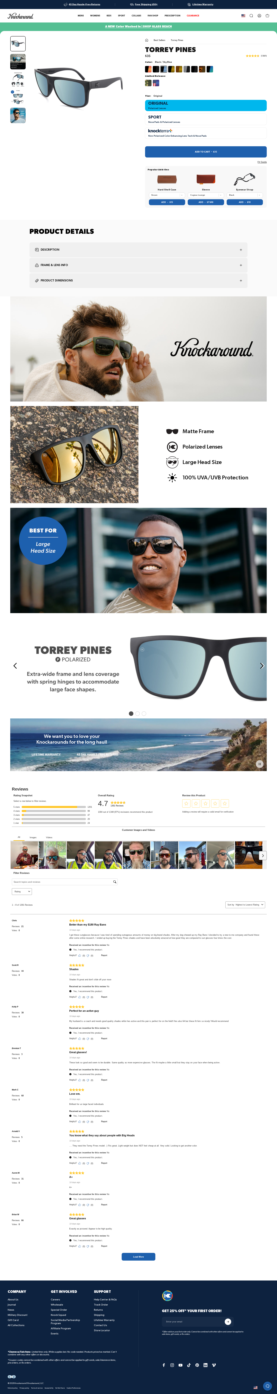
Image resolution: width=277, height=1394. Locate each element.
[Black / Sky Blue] (163, 69)
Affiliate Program (61, 1328)
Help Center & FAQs (105, 1299)
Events (54, 1333)
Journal (12, 1304)
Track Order (101, 1304)
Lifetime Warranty (104, 1320)
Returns (98, 1309)
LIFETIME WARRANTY (46, 754)
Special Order (59, 1309)
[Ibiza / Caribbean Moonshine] (210, 69)
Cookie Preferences (73, 1388)
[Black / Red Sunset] (148, 69)
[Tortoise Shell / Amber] (202, 69)
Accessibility (49, 1388)
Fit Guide (262, 162)
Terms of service (37, 1388)
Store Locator (102, 1330)
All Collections (16, 1325)
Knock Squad (58, 1315)
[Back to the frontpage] (146, 40)
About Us (13, 1299)
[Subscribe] (228, 1322)
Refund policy (13, 1388)
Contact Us (100, 1325)
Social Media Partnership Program (65, 1322)
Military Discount (17, 1315)
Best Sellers (159, 40)
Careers (55, 1299)
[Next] (123, 95)
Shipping (99, 1315)
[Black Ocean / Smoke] (194, 69)
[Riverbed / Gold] (179, 69)
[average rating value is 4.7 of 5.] (253, 56)
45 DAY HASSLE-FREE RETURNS (97, 754)
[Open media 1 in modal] (80, 88)
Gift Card (13, 1320)
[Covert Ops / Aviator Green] (148, 83)
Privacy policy (24, 1388)
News (11, 1309)
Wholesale (57, 1304)
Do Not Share (60, 1388)
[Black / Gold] (171, 69)
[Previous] (14, 665)
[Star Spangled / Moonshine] (156, 83)
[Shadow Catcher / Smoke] (187, 69)
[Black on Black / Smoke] (156, 69)
